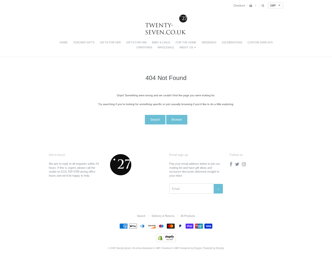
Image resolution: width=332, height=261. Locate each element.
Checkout (239, 5)
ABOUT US (186, 47)
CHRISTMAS (144, 47)
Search (155, 119)
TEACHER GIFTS (84, 42)
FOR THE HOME (186, 42)
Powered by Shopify (213, 247)
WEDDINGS (209, 42)
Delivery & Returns (163, 216)
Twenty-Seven (123, 247)
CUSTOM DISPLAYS (260, 42)
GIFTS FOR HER (110, 42)
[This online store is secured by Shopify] (166, 241)
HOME (64, 42)
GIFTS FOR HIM (136, 42)
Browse (177, 119)
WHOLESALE (166, 47)
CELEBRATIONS (232, 42)
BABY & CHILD (161, 42)
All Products (188, 216)
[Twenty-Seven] (166, 33)
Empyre (198, 247)
